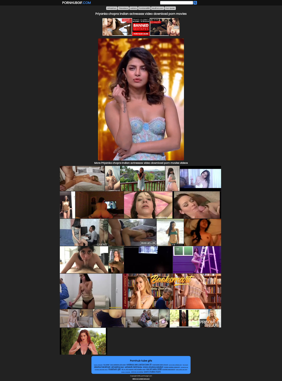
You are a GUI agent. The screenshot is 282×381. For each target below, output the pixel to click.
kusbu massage (98, 364)
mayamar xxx (184, 367)
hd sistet (106, 365)
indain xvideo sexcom (172, 367)
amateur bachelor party (101, 369)
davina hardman (102, 366)
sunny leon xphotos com (175, 364)
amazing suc (117, 366)
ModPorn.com (157, 8)
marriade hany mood (160, 365)
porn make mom (152, 371)
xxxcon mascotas (125, 372)
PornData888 (144, 8)
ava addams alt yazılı (118, 365)
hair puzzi (185, 364)
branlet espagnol (168, 369)
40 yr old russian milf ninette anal (134, 369)
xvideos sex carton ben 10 (139, 364)
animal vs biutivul (137, 372)
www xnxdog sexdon (153, 366)
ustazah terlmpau (133, 366)
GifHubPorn (111, 8)
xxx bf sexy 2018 (154, 369)
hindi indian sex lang (181, 369)
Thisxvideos (123, 8)
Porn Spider (170, 8)
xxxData (133, 8)
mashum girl (114, 369)
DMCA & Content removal (141, 379)
